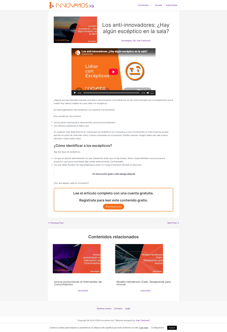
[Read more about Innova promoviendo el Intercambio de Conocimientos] (77, 258)
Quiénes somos (104, 308)
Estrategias (126, 40)
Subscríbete (171, 5)
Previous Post (55, 223)
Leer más (143, 327)
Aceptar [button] (172, 328)
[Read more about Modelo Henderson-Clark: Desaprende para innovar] (139, 258)
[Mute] (148, 92)
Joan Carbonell (143, 320)
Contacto (118, 308)
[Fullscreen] (152, 92)
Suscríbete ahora (114, 206)
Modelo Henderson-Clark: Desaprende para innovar (144, 283)
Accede (158, 5)
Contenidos (143, 5)
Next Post (173, 223)
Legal (127, 308)
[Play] (75, 92)
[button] (150, 5)
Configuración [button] (157, 327)
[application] (113, 71)
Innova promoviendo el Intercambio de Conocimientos (78, 283)
